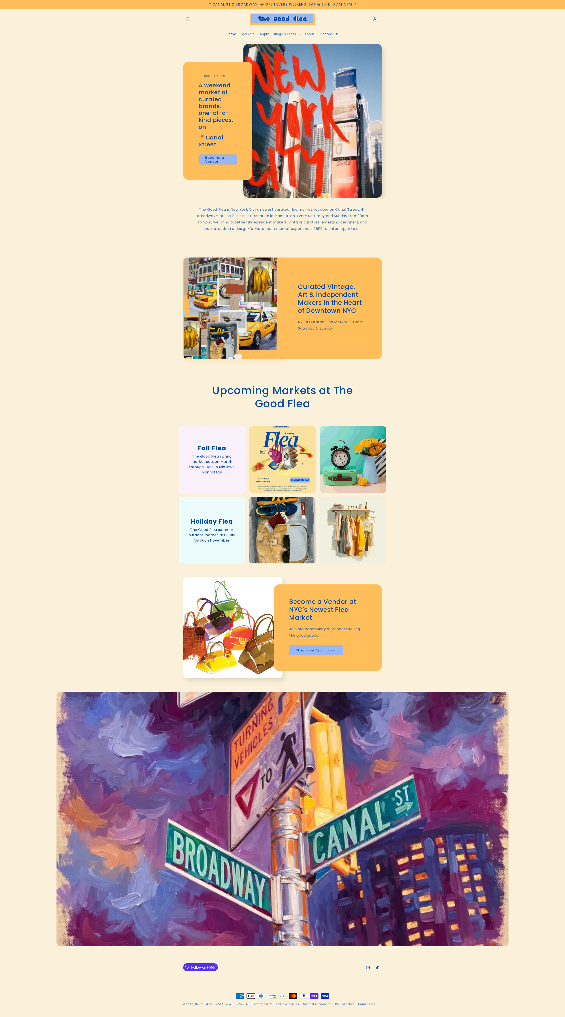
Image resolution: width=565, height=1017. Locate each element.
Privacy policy (262, 1004)
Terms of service (287, 1004)
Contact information (317, 1004)
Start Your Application (316, 650)
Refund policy (344, 1004)
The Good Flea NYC (208, 1004)
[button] (188, 19)
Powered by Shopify (235, 1004)
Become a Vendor (214, 159)
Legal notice (366, 1004)
